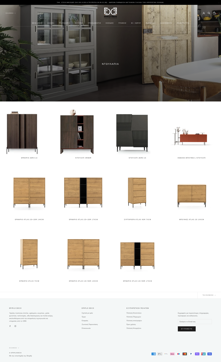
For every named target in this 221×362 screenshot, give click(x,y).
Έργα (84, 317)
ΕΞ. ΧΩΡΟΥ (136, 23)
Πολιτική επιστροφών (134, 320)
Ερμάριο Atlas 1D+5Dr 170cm (137, 281)
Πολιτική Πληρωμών (133, 317)
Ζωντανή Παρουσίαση (90, 324)
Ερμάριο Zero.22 (29, 158)
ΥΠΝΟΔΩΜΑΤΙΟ (94, 23)
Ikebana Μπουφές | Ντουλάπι (191, 158)
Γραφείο (122, 23)
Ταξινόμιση (208, 295)
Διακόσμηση (166, 23)
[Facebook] (10, 326)
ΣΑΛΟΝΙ (51, 23)
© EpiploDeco (15, 352)
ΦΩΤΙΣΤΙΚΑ (151, 23)
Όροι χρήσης (131, 324)
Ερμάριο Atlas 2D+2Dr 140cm (29, 219)
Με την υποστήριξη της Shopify (20, 356)
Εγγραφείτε (186, 329)
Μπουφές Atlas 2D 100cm (191, 219)
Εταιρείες (85, 320)
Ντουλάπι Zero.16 (137, 158)
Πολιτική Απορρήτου (133, 328)
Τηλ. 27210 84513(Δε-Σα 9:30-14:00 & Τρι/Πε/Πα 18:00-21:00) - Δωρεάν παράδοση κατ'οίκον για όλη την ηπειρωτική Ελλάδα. (110, 2)
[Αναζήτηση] (209, 13)
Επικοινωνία (86, 328)
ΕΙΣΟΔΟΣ (110, 23)
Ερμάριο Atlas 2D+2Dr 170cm (83, 219)
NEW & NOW (37, 23)
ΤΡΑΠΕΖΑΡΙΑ (64, 23)
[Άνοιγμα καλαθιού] (214, 13)
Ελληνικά (10, 13)
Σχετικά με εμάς (87, 313)
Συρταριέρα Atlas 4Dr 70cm (137, 219)
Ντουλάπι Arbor (83, 158)
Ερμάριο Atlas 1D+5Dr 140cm (83, 281)
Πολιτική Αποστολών (133, 313)
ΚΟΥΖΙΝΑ (79, 23)
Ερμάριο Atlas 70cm (29, 281)
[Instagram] (15, 326)
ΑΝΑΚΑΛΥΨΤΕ (183, 23)
